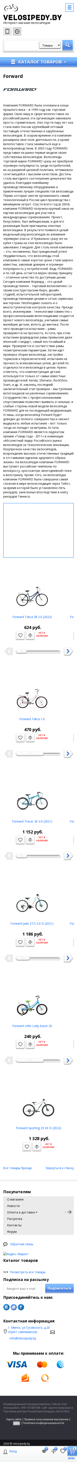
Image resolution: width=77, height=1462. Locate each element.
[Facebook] (21, 1307)
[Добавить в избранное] (20, 635)
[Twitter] (13, 1307)
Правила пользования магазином (46, 1419)
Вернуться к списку (60, 1168)
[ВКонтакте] (6, 1307)
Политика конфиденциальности (43, 1423)
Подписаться (59, 1288)
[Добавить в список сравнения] (30, 635)
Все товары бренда (17, 1168)
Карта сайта (13, 1419)
